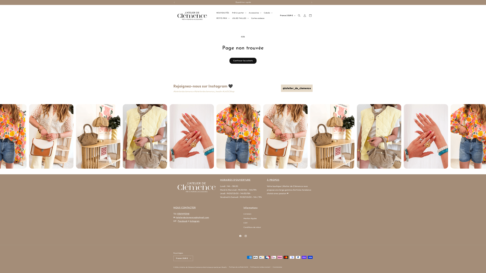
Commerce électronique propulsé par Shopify (211, 267)
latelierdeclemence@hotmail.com (192, 217)
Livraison (247, 214)
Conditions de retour (252, 227)
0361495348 (183, 213)
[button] (239, 12)
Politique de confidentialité (238, 267)
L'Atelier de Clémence (187, 267)
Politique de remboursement (260, 267)
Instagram (195, 221)
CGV (246, 223)
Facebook (182, 221)
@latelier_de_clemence (297, 88)
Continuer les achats (243, 60)
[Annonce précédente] (174, 2)
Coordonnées (277, 267)
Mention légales (250, 218)
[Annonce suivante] (312, 2)
